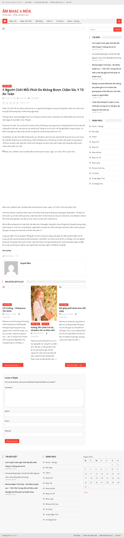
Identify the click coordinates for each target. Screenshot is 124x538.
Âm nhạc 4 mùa (16, 11)
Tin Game (59, 21)
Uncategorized (97, 183)
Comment (9, 387)
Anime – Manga (73, 21)
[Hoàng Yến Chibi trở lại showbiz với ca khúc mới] (44, 303)
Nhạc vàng (96, 162)
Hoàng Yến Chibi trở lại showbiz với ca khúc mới (43, 329)
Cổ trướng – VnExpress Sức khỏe (14, 309)
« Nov (85, 492)
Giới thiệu (28, 2)
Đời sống (39, 21)
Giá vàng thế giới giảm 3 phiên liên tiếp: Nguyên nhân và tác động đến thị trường (106, 56)
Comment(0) (34, 98)
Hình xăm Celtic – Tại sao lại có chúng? (76, 365)
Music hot (13, 535)
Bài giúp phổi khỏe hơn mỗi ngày (72, 309)
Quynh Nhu (23, 98)
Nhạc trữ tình (26, 21)
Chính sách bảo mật (41, 2)
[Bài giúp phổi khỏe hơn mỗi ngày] (72, 294)
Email (7, 421)
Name (7, 411)
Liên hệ (68, 2)
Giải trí (49, 21)
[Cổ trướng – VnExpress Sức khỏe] (16, 293)
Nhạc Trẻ (12, 21)
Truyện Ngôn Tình (98, 178)
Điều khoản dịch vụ (57, 2)
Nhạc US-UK (96, 157)
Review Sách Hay (98, 168)
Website (8, 431)
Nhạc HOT (95, 142)
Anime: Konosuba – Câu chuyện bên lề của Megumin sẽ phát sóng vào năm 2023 (14, 365)
